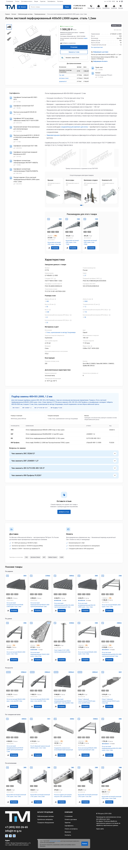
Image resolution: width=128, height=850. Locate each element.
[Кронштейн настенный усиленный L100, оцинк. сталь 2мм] (88, 785)
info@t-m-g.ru (78, 8)
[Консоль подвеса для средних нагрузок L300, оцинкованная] (64, 785)
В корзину (74, 47)
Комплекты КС (107, 180)
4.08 (47, 312)
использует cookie (55, 841)
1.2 (85, 306)
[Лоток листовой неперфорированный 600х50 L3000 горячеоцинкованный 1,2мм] (16, 737)
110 (85, 312)
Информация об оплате (100, 61)
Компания (69, 812)
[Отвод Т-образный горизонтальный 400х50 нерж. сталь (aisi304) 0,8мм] (88, 689)
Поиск (67, 7)
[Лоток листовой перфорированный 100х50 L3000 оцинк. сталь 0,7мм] (40, 642)
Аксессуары (70, 180)
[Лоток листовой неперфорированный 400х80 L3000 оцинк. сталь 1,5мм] (16, 593)
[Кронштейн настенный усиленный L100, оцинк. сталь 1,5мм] (16, 785)
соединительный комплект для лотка (74, 127)
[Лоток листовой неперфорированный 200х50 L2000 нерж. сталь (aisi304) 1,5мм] (64, 689)
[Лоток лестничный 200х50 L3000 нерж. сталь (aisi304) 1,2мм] (40, 689)
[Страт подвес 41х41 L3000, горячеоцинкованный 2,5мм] (64, 642)
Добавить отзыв (64, 512)
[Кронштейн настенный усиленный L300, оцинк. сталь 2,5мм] (111, 785)
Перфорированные (39, 14)
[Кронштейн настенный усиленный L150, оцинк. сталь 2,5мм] (40, 785)
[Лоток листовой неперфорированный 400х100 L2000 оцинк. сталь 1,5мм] (88, 593)
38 (85, 317)
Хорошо (84, 843)
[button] (81, 205)
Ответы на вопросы (71, 829)
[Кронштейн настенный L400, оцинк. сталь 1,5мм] (72, 234)
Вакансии (68, 832)
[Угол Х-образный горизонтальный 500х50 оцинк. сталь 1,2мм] (40, 737)
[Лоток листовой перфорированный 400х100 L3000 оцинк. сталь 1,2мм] (111, 737)
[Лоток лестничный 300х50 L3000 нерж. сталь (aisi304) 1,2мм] (16, 689)
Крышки (50, 180)
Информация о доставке (100, 52)
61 (47, 317)
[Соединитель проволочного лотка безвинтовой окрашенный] (64, 737)
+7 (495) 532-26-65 (79, 5)
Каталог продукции (45, 812)
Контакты (60, 1)
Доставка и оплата (26, 1)
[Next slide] (118, 188)
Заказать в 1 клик (74, 52)
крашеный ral (62, 81)
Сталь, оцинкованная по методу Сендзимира (60, 332)
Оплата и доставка (71, 819)
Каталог (23, 7)
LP (85, 275)
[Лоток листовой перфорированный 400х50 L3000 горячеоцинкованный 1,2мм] (40, 593)
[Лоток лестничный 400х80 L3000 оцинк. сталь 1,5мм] (88, 642)
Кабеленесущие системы (25, 14)
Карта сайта (100, 829)
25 (47, 322)
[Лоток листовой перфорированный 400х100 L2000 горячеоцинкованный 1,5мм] (64, 593)
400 (47, 301)
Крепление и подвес (91, 180)
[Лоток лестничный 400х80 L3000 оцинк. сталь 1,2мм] (111, 593)
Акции (36, 1)
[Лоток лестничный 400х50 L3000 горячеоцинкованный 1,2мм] (88, 737)
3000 (86, 301)
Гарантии (42, 1)
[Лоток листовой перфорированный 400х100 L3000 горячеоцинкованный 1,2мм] (111, 642)
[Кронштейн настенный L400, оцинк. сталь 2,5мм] (90, 234)
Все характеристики (97, 47)
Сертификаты (51, 1)
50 (47, 306)
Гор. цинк (61, 75)
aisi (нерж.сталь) (63, 78)
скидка (85, 38)
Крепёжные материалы (45, 819)
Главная (7, 14)
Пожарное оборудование (45, 822)
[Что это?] (55, 278)
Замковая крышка (53, 135)
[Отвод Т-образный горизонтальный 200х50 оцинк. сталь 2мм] (111, 689)
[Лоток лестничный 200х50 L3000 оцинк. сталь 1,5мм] (16, 642)
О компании (9, 1)
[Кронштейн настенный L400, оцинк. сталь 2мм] (54, 234)
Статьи (17, 1)
